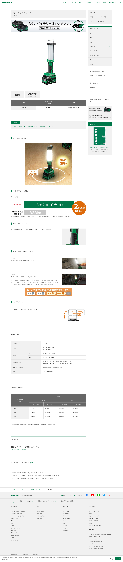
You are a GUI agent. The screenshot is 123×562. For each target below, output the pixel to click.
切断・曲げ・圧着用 (93, 518)
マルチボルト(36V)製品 (16, 513)
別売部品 (42, 126)
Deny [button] (111, 558)
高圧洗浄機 (65, 528)
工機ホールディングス (26, 501)
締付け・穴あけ (14, 518)
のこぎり (65, 525)
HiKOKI (13, 501)
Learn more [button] (5, 559)
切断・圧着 (13, 530)
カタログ (51, 126)
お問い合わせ (112, 2)
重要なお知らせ (14, 554)
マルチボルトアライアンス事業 (96, 548)
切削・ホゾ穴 (14, 532)
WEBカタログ (93, 92)
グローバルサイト (67, 495)
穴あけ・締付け (40, 511)
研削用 (90, 513)
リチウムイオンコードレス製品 (18, 511)
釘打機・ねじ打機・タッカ (17, 535)
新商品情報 (92, 12)
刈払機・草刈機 (66, 518)
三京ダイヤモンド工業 (67, 501)
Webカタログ (35, 554)
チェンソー (65, 520)
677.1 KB (33, 462)
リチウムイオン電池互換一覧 (97, 75)
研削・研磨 (39, 513)
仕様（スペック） (18, 126)
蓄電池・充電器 (14, 540)
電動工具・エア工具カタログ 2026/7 (99, 147)
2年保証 (91, 544)
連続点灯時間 (31, 126)
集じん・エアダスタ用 (94, 516)
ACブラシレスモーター (94, 539)
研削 (12, 520)
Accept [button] (118, 558)
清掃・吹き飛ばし (41, 516)
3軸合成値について (95, 83)
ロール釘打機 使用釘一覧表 (97, 71)
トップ (13, 489)
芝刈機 (64, 516)
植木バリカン (66, 511)
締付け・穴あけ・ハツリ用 (95, 511)
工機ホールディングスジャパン (46, 501)
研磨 (12, 523)
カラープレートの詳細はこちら (22, 449)
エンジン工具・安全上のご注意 (96, 546)
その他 (32, 489)
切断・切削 (39, 518)
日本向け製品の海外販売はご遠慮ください (100, 100)
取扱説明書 (92, 87)
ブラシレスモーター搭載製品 (17, 516)
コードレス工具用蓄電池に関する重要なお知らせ (100, 534)
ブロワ (12, 525)
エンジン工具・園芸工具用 (95, 525)
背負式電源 (65, 530)
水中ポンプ (65, 532)
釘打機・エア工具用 (93, 520)
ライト (41, 489)
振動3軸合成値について (94, 536)
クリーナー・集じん (15, 528)
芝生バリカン (66, 513)
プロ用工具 (23, 489)
